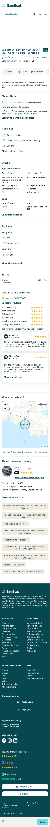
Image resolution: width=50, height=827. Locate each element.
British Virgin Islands (11, 684)
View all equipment (12, 263)
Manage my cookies (36, 678)
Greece (5, 673)
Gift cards (6, 640)
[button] (5, 404)
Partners (30, 805)
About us (6, 623)
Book (42, 821)
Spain (4, 676)
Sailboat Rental (34, 631)
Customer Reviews (10, 645)
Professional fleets (10, 637)
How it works (33, 673)
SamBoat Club (8, 642)
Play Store (27, 709)
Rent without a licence (37, 642)
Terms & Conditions (10, 805)
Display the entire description (18, 117)
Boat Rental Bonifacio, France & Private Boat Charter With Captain (25, 556)
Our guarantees (9, 628)
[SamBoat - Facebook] (4, 740)
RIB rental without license (16, 539)
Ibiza (4, 678)
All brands (31, 651)
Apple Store (27, 701)
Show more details (12, 214)
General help (32, 670)
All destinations (9, 687)
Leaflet (45, 446)
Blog (4, 656)
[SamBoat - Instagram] (9, 740)
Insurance (6, 631)
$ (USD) (24, 793)
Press (4, 648)
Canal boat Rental (35, 640)
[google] (7, 763)
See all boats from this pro (29, 477)
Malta (4, 681)
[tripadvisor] (9, 774)
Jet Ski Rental (33, 637)
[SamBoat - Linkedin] (15, 740)
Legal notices (7, 803)
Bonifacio (8, 57)
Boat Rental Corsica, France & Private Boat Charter (25, 515)
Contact (31, 676)
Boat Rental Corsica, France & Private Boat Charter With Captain (25, 547)
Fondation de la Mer (11, 651)
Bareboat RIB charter (14, 564)
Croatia (5, 670)
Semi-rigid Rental (34, 626)
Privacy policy (32, 803)
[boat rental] (12, 5)
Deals (29, 648)
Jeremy (14, 60)
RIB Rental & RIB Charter (15, 523)
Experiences (7, 654)
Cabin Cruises (33, 645)
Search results (11, 13)
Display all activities (13, 151)
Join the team (8, 626)
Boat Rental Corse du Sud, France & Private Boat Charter (25, 531)
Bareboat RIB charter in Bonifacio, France (23, 571)
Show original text (33, 102)
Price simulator (8, 634)
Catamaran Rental (35, 634)
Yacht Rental (32, 628)
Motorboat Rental (35, 623)
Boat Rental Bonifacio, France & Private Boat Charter (25, 506)
